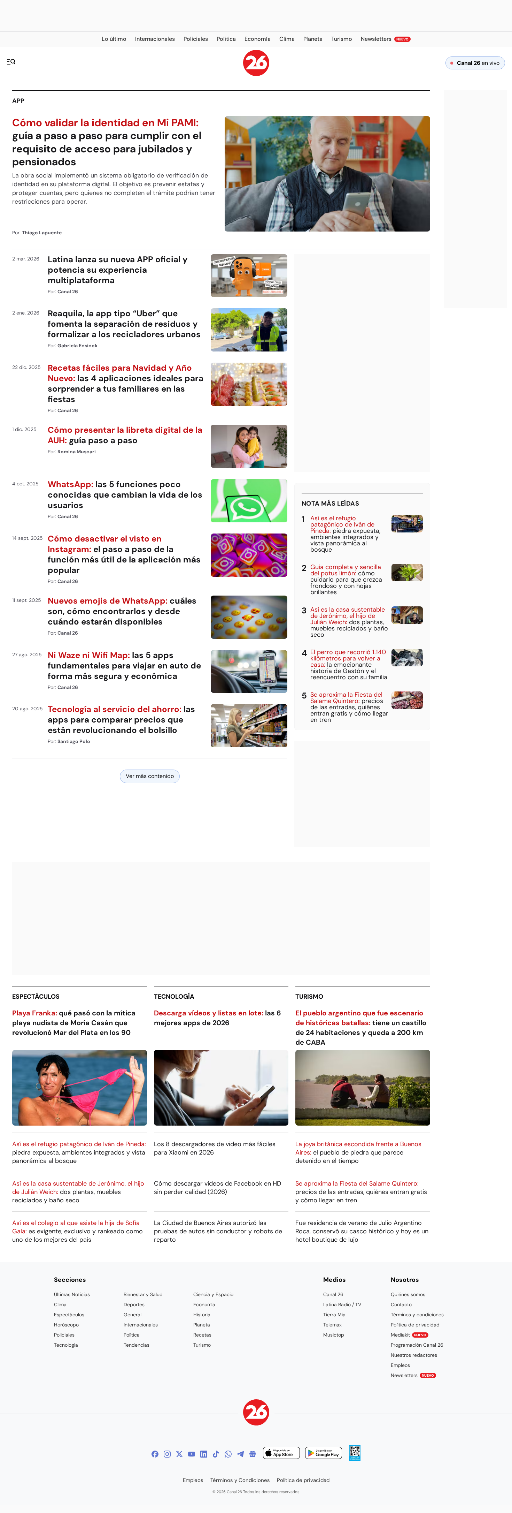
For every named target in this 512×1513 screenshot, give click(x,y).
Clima (60, 1304)
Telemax (332, 1325)
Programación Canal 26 (417, 1345)
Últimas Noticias (72, 1294)
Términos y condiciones (417, 1314)
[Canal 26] (256, 1413)
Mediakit (408, 1335)
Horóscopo (66, 1325)
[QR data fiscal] (354, 1458)
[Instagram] (167, 1454)
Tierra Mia (334, 1314)
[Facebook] (155, 1454)
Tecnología (174, 996)
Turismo (309, 996)
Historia (201, 1314)
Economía (204, 1304)
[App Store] (281, 1454)
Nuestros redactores (414, 1355)
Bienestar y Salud (143, 1294)
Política (132, 1335)
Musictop (333, 1335)
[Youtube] (191, 1454)
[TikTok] (215, 1454)
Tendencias (136, 1345)
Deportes (134, 1304)
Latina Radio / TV (342, 1304)
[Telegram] (240, 1454)
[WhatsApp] (228, 1454)
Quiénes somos (408, 1294)
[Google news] (252, 1454)
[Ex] (179, 1454)
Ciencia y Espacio (213, 1294)
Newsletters (412, 1375)
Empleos (400, 1365)
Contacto (401, 1304)
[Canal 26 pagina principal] (256, 74)
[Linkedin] (203, 1454)
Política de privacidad (415, 1325)
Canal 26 (333, 1294)
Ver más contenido (150, 776)
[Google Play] (323, 1454)
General (132, 1314)
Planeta (201, 1325)
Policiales (64, 1335)
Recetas (202, 1335)
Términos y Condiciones (240, 1480)
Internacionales (141, 1325)
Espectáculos (36, 996)
